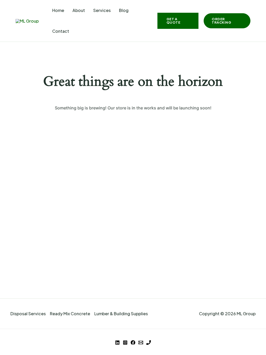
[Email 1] (140, 342)
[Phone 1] (148, 342)
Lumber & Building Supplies (121, 313)
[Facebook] (133, 342)
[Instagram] (125, 342)
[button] (178, 21)
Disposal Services (28, 313)
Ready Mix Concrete (70, 313)
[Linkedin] (117, 342)
